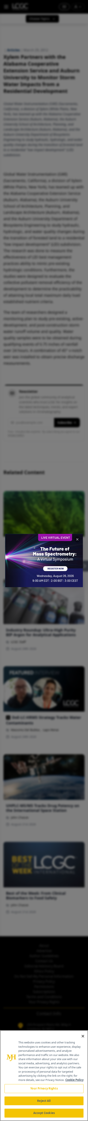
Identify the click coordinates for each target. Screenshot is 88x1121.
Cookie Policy (74, 1080)
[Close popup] (77, 539)
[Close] (83, 1036)
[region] (44, 1075)
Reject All (44, 1101)
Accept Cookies (44, 1113)
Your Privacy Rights (43, 1088)
